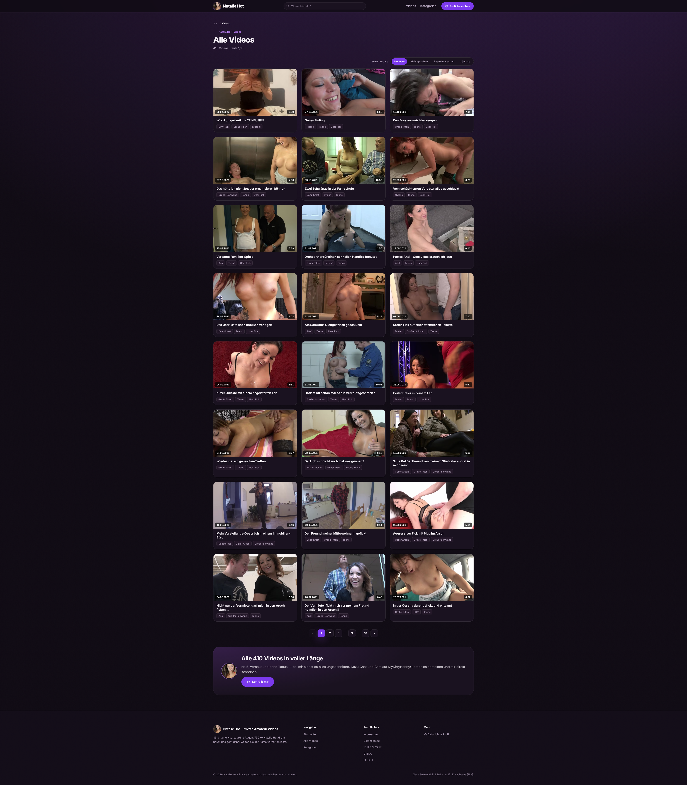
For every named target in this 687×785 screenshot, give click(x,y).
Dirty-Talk (223, 126)
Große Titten (240, 126)
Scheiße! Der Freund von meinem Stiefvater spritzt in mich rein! (431, 463)
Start (215, 23)
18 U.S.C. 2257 (372, 747)
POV (309, 331)
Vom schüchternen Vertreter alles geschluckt (426, 188)
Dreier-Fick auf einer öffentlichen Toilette (423, 325)
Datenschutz (372, 740)
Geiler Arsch (334, 467)
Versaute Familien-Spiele (234, 257)
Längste (465, 61)
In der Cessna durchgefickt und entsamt (422, 605)
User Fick (336, 126)
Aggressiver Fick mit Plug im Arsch (418, 533)
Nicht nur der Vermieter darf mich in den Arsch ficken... (250, 607)
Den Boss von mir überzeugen (415, 120)
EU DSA (368, 760)
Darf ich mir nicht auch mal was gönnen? (334, 461)
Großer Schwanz (227, 194)
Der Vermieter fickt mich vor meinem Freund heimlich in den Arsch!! (337, 607)
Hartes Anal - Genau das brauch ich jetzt (422, 257)
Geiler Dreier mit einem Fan (412, 393)
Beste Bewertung (444, 61)
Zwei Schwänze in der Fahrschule (329, 188)
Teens (322, 126)
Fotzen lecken (314, 467)
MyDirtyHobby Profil (449, 734)
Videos (411, 6)
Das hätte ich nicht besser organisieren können (250, 188)
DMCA (368, 753)
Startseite (309, 734)
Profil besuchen (462, 6)
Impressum (371, 734)
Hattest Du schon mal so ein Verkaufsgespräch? (340, 393)
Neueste (399, 61)
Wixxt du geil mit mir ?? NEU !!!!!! (240, 120)
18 (365, 633)
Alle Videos (310, 740)
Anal (220, 263)
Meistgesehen (419, 61)
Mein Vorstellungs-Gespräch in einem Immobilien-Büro (253, 535)
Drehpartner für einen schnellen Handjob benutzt (340, 257)
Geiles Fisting (315, 120)
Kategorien (428, 6)
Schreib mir (263, 683)
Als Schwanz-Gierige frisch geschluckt (333, 325)
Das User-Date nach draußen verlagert (244, 325)
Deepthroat (313, 194)
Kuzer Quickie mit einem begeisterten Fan (246, 393)
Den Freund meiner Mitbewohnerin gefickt (335, 533)
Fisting (310, 126)
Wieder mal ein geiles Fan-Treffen (241, 461)
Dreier (327, 194)
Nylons (399, 194)
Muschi (256, 126)
